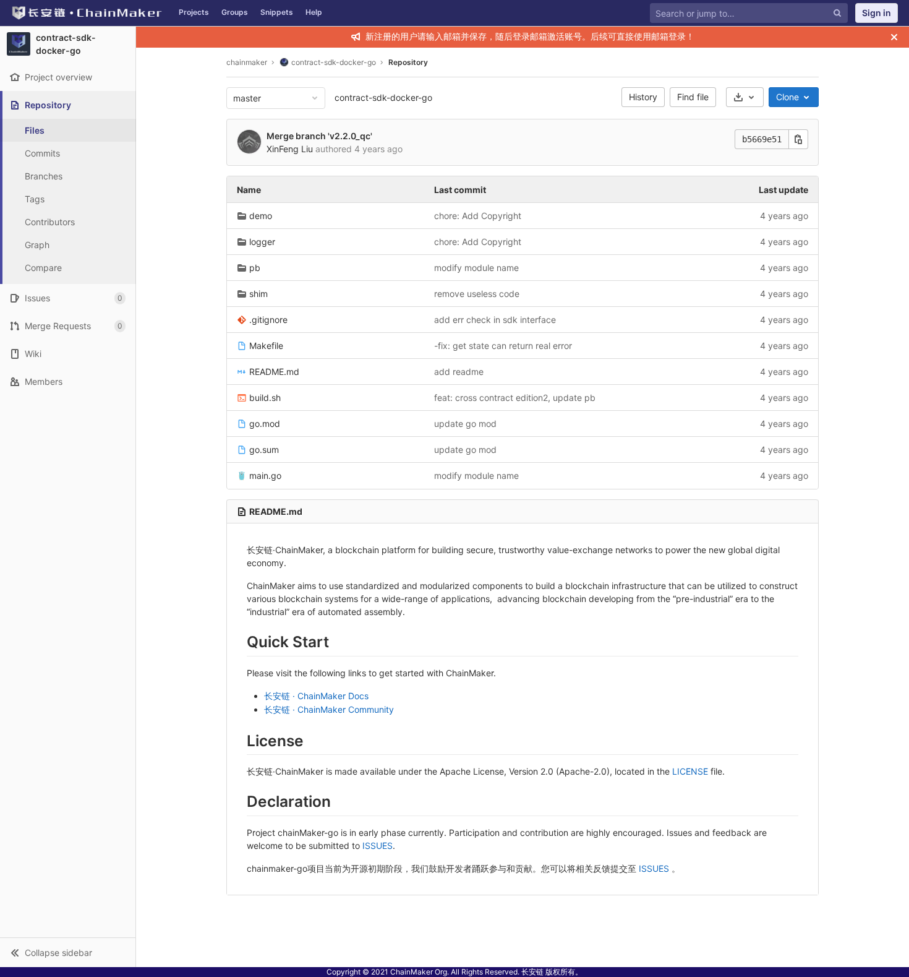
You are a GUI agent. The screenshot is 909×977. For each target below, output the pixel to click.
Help (313, 12)
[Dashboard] (86, 13)
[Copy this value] (798, 139)
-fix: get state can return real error (503, 345)
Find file (693, 97)
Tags (35, 199)
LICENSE (690, 771)
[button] (67, 952)
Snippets (276, 12)
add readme (459, 371)
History (643, 97)
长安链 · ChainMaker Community (329, 709)
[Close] (894, 37)
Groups (234, 12)
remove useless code (476, 293)
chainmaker (246, 62)
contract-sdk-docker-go (383, 97)
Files (35, 130)
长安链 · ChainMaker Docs (316, 696)
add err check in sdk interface (495, 319)
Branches (43, 176)
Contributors (50, 222)
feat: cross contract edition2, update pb (514, 397)
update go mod (465, 423)
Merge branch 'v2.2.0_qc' (319, 136)
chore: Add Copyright (477, 215)
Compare (43, 267)
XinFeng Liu (290, 149)
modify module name (476, 267)
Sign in (876, 12)
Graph (37, 244)
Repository (408, 62)
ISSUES (377, 845)
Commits (42, 153)
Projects (194, 12)
